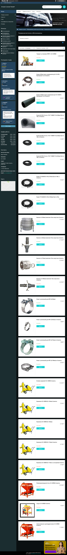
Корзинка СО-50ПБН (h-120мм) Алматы (46, 401)
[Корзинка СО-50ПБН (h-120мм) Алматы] (27, 408)
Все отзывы (8, 126)
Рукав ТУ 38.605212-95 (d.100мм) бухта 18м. (47, 197)
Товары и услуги (26, 11)
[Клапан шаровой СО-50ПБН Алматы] (27, 388)
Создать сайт (11, 0)
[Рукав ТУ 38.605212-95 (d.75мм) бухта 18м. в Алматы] (27, 183)
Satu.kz (39, 552)
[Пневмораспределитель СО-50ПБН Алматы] (27, 490)
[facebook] (62, 42)
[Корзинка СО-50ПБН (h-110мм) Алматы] (27, 449)
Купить (40, 60)
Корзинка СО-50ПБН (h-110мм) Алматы (46, 442)
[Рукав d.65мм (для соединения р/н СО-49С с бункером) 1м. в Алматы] (27, 81)
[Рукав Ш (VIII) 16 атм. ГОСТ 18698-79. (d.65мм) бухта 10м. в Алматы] (27, 163)
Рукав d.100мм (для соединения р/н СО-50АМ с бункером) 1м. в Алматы (49, 95)
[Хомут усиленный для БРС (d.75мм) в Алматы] (27, 347)
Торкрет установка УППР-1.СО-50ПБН (46, 53)
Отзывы (3, 23)
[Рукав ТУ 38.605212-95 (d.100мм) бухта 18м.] (27, 204)
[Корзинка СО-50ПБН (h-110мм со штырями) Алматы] (27, 470)
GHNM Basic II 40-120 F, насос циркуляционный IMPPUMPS (8, 92)
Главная (19, 11)
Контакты (39, 11)
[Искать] (60, 6)
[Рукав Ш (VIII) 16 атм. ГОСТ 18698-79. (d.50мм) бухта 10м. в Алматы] (27, 143)
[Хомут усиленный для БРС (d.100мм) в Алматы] (27, 367)
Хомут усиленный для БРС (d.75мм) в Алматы (48, 340)
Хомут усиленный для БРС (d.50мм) (45, 299)
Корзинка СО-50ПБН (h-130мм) (44, 421)
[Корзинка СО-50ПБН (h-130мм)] (27, 429)
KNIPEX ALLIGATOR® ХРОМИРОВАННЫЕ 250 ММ (8, 113)
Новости (3, 17)
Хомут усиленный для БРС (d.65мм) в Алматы (48, 319)
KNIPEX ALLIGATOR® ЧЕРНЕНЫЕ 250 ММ (7, 116)
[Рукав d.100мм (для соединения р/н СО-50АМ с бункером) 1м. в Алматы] (27, 102)
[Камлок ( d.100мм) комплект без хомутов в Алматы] (27, 286)
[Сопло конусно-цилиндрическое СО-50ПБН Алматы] (27, 531)
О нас (33, 11)
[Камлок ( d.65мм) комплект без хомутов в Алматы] (27, 245)
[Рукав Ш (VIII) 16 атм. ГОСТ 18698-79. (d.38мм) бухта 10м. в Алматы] (27, 122)
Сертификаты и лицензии (7, 21)
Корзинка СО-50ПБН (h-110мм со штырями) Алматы (50, 462)
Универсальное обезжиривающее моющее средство (7, 75)
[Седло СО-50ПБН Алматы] (27, 510)
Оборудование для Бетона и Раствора (35, 29)
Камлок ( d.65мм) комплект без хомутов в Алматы (49, 237)
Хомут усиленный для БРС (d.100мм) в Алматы (49, 360)
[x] (64, 42)
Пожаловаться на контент (36, 553)
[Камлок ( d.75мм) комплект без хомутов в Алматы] (27, 265)
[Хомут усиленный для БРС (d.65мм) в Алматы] (27, 326)
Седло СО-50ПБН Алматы (43, 503)
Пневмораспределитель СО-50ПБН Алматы (48, 483)
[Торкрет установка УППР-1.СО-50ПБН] (27, 61)
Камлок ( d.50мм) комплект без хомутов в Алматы (49, 217)
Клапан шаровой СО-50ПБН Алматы (46, 380)
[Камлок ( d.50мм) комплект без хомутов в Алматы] (27, 224)
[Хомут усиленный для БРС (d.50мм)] (27, 306)
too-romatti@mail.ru (8, 173)
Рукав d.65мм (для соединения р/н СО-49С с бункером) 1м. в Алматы (48, 75)
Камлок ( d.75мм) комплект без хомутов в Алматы (49, 258)
